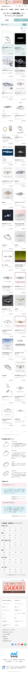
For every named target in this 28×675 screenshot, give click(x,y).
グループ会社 (15, 661)
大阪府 (15, 552)
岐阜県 (4, 547)
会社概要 (4, 659)
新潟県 (10, 542)
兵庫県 (21, 552)
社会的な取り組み (21, 659)
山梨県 (4, 542)
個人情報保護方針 (9, 661)
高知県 (4, 564)
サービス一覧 (9, 659)
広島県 (10, 559)
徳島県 (10, 562)
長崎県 (15, 569)
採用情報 (20, 661)
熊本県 (21, 569)
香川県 (15, 562)
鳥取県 (21, 559)
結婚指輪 (11, 9)
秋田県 (4, 530)
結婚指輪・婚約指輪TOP (15, 580)
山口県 (15, 559)
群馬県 (15, 537)
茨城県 (10, 537)
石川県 (21, 542)
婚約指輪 (17, 9)
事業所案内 (15, 659)
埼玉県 (21, 535)
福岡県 (4, 569)
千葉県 (15, 535)
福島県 (15, 530)
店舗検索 (22, 9)
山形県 (10, 530)
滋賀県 (4, 552)
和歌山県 (9, 554)
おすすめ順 (23, 31)
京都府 (10, 552)
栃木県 (4, 537)
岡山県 (4, 559)
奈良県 (4, 554)
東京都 (4, 535)
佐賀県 (10, 569)
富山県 (15, 542)
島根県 (4, 562)
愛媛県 (21, 562)
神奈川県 (9, 535)
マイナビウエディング (6, 580)
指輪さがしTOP (4, 9)
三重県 (10, 547)
